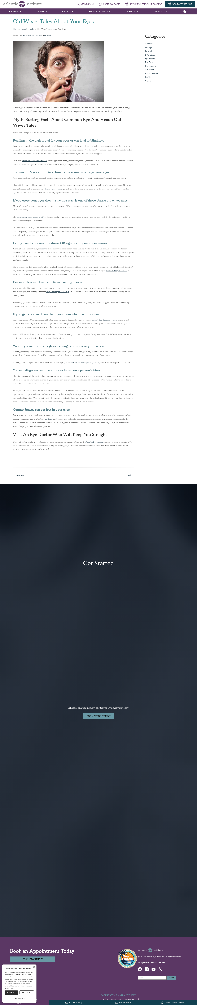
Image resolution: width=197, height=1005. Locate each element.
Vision (148, 81)
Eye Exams (150, 58)
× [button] (34, 967)
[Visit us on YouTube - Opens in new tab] (153, 969)
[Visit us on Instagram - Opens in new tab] (146, 969)
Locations (130, 11)
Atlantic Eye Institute (32, 35)
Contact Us (159, 11)
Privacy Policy (9, 988)
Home (16, 29)
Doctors (40, 11)
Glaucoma (149, 70)
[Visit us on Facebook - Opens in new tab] (140, 969)
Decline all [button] (26, 993)
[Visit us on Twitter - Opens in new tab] (160, 969)
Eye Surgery (150, 66)
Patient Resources (98, 11)
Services (66, 11)
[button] (19, 998)
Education (48, 35)
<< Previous (18, 475)
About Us (14, 11)
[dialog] (19, 983)
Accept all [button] (11, 993)
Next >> (130, 475)
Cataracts (149, 44)
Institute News (151, 73)
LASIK (148, 77)
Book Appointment (98, 716)
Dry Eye (148, 47)
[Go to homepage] (22, 4)
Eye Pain (149, 62)
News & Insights (28, 29)
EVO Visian (150, 55)
